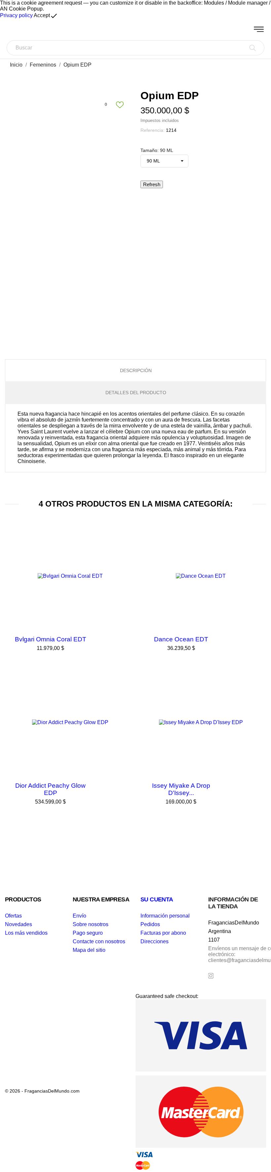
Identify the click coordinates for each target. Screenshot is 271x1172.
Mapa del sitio (89, 950)
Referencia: (152, 130)
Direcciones (154, 941)
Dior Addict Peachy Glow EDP (50, 789)
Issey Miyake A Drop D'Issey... (181, 789)
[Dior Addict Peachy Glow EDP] (125, 683)
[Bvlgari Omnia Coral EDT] (125, 536)
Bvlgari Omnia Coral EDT (50, 639)
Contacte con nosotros (99, 941)
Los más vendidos (26, 933)
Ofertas (13, 916)
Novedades (18, 924)
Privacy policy (16, 15)
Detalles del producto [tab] (135, 392)
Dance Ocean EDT (181, 639)
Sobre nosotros (90, 924)
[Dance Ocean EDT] (256, 536)
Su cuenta (156, 899)
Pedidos (150, 924)
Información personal (165, 916)
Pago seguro (88, 933)
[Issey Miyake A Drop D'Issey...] (256, 683)
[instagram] (210, 976)
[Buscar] (253, 47)
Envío (79, 916)
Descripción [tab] (136, 370)
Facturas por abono (163, 933)
